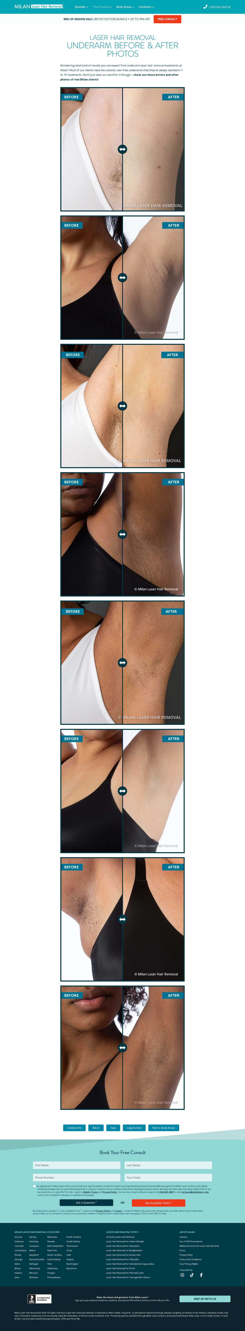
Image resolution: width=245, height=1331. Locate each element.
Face (113, 1128)
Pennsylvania (53, 1277)
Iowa (16, 1277)
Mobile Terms (90, 1192)
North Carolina (54, 1254)
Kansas (32, 1236)
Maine (32, 1250)
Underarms (74, 1128)
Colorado (19, 1245)
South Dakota (73, 1241)
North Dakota (53, 1259)
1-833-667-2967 (166, 1192)
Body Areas (123, 7)
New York (52, 1250)
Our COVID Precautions (191, 1241)
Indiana (18, 1272)
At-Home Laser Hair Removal (120, 1236)
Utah (68, 1254)
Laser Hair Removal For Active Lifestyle (125, 1241)
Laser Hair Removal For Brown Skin (123, 1254)
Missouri (33, 1272)
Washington (72, 1263)
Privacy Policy (109, 1192)
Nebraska (52, 1236)
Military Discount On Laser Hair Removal (199, 1245)
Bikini (96, 1128)
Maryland (33, 1254)
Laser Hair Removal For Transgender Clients (128, 1277)
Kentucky (33, 1241)
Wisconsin (71, 1268)
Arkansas (19, 1241)
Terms (118, 1210)
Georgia (18, 1259)
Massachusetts (36, 1259)
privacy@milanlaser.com (195, 1192)
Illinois (17, 1268)
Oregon (51, 1272)
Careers (184, 1236)
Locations (145, 7)
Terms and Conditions (191, 1259)
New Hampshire (55, 1245)
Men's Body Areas (163, 1128)
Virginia (70, 1259)
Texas (69, 1250)
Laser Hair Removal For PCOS (120, 1268)
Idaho (17, 1263)
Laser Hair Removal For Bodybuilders (124, 1250)
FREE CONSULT (167, 19)
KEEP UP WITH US (205, 1299)
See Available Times (158, 1203)
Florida (17, 1254)
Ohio (49, 1263)
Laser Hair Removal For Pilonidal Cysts (125, 1272)
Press (182, 1250)
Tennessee (72, 1245)
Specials (80, 7)
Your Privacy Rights (189, 1263)
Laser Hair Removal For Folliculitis (122, 1259)
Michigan (33, 1263)
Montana (33, 1277)
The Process (101, 7)
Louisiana (34, 1245)
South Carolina (73, 1236)
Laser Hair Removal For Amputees (123, 1245)
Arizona (18, 1236)
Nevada (51, 1241)
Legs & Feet (134, 1128)
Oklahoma (52, 1268)
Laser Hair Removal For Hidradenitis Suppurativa (130, 1263)
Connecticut (20, 1250)
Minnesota (34, 1268)
